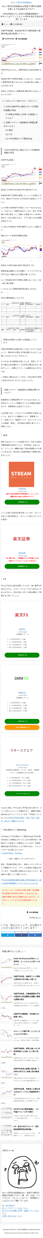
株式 (9, 130)
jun (39, 918)
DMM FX (21, 692)
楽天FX (22, 629)
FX (8, 134)
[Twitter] (7, 935)
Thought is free (33, 1233)
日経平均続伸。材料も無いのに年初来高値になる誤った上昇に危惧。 (27, 1051)
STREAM (22, 489)
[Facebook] (21, 935)
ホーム (5, 24)
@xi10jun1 (10, 1205)
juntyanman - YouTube (12, 853)
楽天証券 (21, 553)
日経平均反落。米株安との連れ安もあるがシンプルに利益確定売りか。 (27, 1092)
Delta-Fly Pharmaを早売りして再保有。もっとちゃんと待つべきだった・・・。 (27, 961)
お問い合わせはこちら (12, 1216)
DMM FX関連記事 (20, 727)
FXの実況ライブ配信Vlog (18, 138)
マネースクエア (22, 765)
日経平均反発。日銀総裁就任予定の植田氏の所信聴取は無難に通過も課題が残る (27, 996)
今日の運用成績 (17, 24)
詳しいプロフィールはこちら (15, 1208)
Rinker (25, 491)
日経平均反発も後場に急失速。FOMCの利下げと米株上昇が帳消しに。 (26, 1071)
